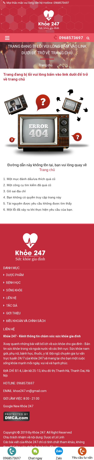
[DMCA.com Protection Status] (16, 420)
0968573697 (61, 2)
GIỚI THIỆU (13, 313)
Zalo (59, 458)
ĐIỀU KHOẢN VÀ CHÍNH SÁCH (25, 321)
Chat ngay (35, 458)
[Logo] (47, 247)
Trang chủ (47, 170)
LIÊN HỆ (11, 298)
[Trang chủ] (47, 157)
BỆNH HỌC (13, 282)
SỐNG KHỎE (14, 290)
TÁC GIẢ (11, 305)
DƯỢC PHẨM (15, 275)
